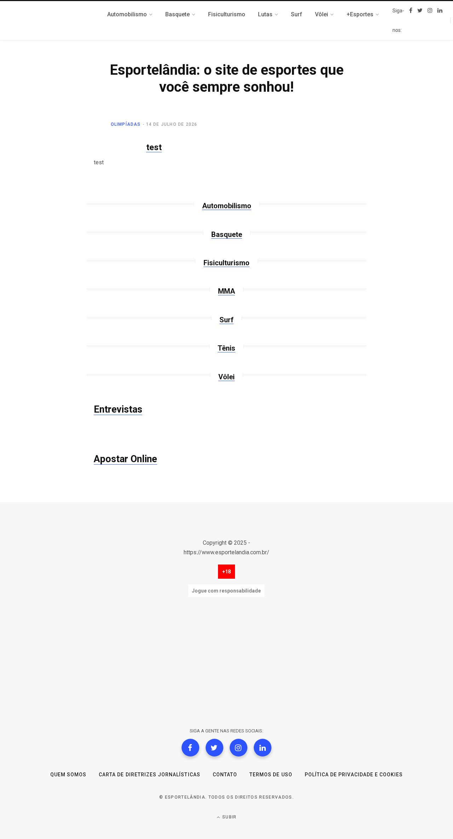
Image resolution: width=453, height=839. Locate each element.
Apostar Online (125, 459)
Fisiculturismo (226, 263)
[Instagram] (238, 747)
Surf (226, 320)
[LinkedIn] (262, 747)
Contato (225, 774)
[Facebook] (190, 747)
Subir (228, 817)
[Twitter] (214, 747)
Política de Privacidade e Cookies (354, 774)
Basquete (226, 234)
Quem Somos (68, 774)
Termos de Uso (271, 774)
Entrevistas (118, 409)
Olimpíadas (126, 124)
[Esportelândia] (54, 20)
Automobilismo (226, 206)
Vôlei (226, 377)
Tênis (226, 348)
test (154, 147)
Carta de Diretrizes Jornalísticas (149, 774)
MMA (226, 291)
